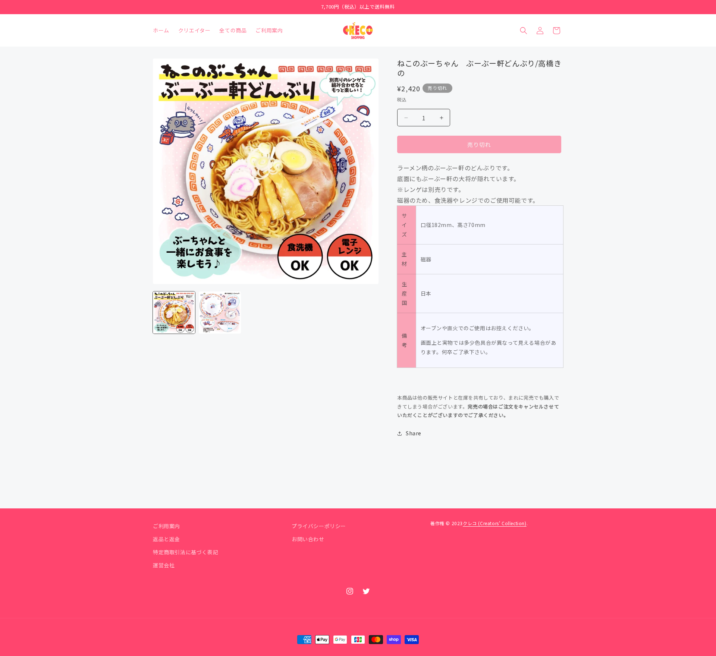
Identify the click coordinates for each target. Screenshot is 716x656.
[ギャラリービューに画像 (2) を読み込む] (220, 312)
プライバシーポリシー (319, 526)
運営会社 (164, 565)
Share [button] (413, 433)
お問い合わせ (308, 539)
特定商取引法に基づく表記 (185, 552)
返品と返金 (166, 539)
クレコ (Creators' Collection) (495, 523)
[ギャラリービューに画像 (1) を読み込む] (174, 312)
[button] (523, 30)
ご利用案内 (166, 526)
